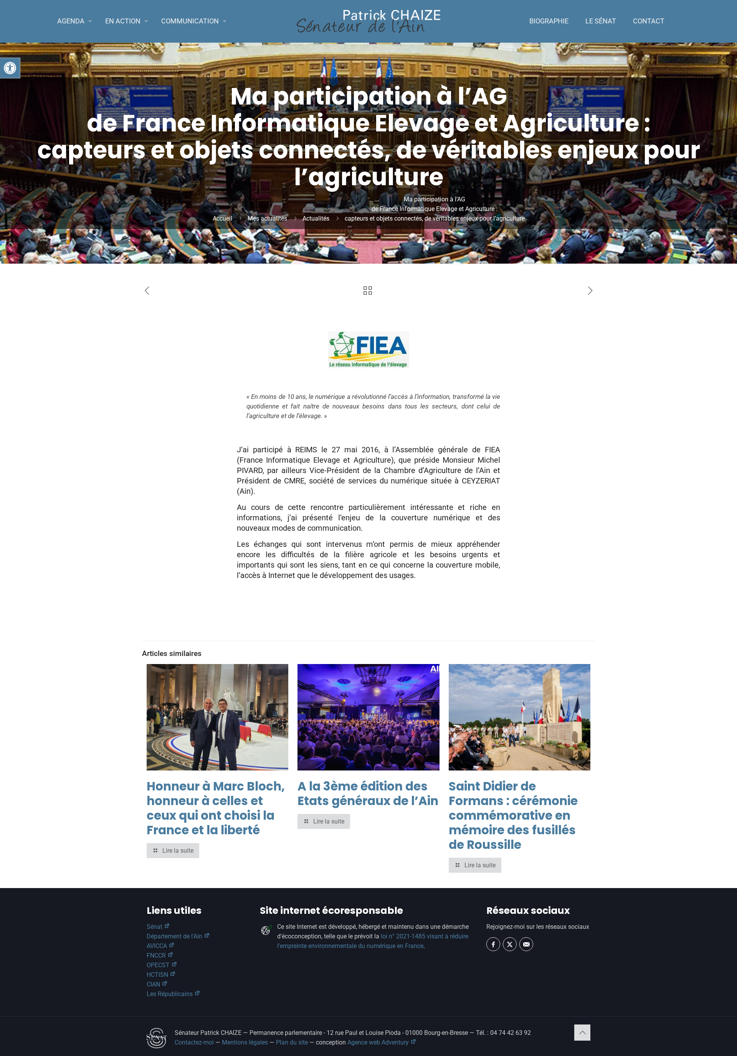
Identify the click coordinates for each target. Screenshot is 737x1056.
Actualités (315, 218)
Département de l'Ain (175, 936)
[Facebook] (493, 944)
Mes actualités (267, 218)
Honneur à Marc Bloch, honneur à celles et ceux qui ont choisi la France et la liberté (216, 808)
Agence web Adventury (378, 1042)
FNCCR (157, 955)
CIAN (154, 984)
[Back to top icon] (582, 1032)
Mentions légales (245, 1042)
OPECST (159, 965)
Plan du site (292, 1042)
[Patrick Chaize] (368, 21)
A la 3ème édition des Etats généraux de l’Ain (367, 793)
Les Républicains (170, 994)
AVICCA (158, 946)
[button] (10, 68)
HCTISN (158, 974)
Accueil (222, 218)
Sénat (155, 926)
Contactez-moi (194, 1042)
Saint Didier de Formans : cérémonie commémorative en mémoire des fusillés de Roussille (513, 815)
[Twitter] (510, 944)
